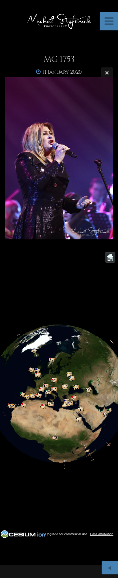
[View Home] (110, 257)
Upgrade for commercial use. (66, 534)
